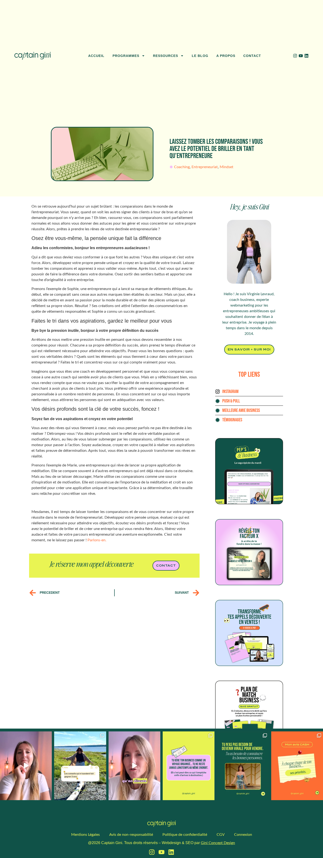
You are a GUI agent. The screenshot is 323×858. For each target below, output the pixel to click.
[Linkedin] (306, 56)
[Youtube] (301, 56)
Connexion (243, 835)
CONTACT (252, 56)
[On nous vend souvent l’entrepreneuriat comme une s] (80, 765)
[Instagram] (295, 56)
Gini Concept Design (218, 843)
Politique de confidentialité (184, 835)
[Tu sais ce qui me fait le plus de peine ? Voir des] (134, 765)
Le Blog (200, 56)
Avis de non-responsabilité (131, 835)
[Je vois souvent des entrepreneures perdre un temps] (297, 765)
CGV (221, 835)
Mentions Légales (85, 835)
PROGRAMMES (126, 56)
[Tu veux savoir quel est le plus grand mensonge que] (243, 765)
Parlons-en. (96, 540)
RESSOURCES (165, 56)
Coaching (182, 167)
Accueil (96, 56)
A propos (225, 56)
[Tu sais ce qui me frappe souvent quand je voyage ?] (188, 765)
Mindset (226, 167)
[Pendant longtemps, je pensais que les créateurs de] (26, 765)
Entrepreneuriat (205, 167)
